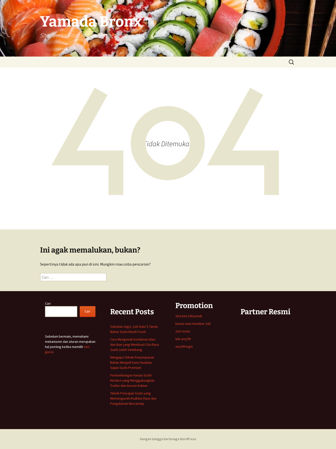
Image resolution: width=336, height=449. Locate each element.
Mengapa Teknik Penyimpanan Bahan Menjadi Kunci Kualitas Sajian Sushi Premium (132, 362)
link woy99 (183, 339)
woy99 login (184, 346)
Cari (48, 303)
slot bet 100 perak (188, 316)
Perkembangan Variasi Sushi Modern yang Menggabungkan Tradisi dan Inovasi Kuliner (132, 380)
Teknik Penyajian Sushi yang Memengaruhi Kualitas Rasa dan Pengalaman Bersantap (133, 398)
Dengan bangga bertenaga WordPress (168, 439)
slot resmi (182, 331)
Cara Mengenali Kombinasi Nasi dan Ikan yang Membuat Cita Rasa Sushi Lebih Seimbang (134, 344)
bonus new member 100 (193, 323)
